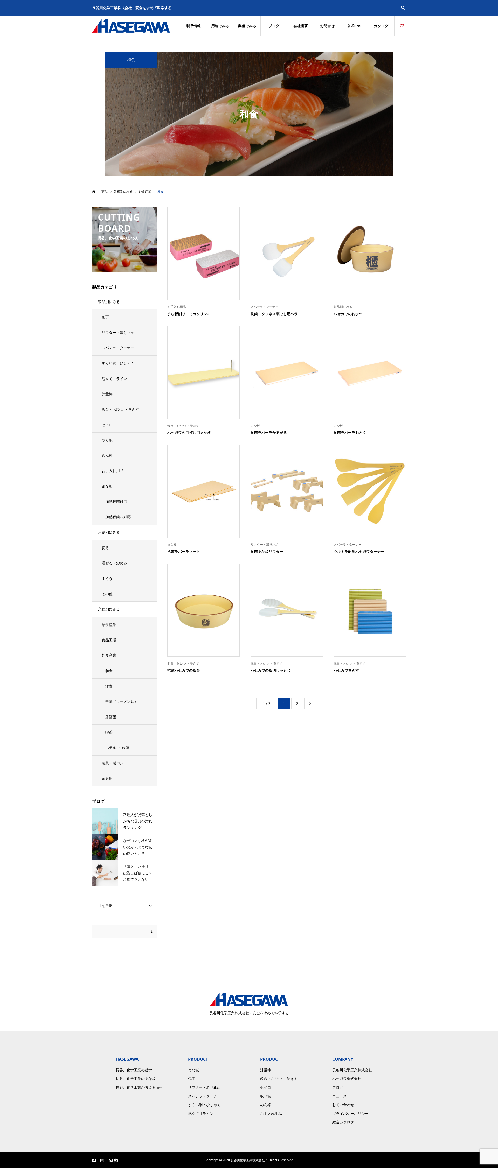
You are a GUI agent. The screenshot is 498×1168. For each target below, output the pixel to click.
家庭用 (107, 778)
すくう (107, 578)
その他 (107, 593)
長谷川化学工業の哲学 (134, 1069)
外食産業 (109, 655)
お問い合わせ (343, 1104)
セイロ (107, 424)
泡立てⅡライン (114, 378)
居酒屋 (110, 716)
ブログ (273, 25)
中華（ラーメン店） (121, 701)
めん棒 (107, 455)
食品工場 (109, 639)
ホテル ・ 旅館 (117, 747)
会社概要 (300, 25)
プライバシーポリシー (350, 1113)
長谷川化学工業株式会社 (352, 1069)
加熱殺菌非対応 (118, 516)
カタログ (381, 25)
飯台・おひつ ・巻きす (120, 409)
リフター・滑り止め (118, 332)
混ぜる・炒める (114, 562)
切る (105, 547)
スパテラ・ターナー (118, 347)
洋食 (109, 686)
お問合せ (327, 25)
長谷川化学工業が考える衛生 (139, 1087)
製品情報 (193, 25)
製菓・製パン (112, 763)
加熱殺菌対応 (116, 501)
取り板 (107, 440)
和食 (109, 670)
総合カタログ (343, 1122)
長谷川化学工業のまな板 (136, 1078)
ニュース (339, 1096)
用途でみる (220, 25)
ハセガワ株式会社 (346, 1078)
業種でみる (247, 25)
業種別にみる (109, 609)
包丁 (105, 316)
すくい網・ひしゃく (118, 363)
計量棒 (107, 393)
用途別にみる (109, 532)
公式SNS (354, 25)
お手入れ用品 (112, 470)
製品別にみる (109, 301)
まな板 (107, 486)
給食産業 (109, 624)
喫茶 (109, 732)
